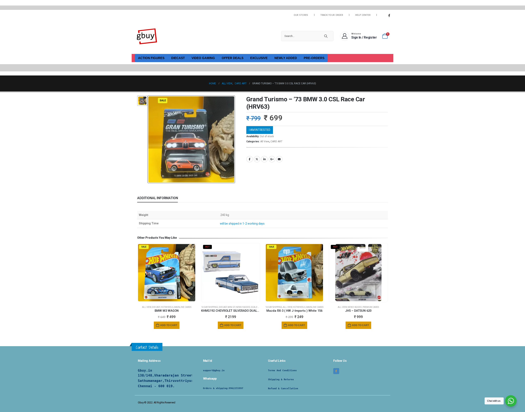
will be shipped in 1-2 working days (242, 223)
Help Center (363, 15)
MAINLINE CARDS (182, 307)
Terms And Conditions (282, 370)
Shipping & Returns (281, 379)
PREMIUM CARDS (371, 307)
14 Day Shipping (209, 307)
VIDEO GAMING (203, 58)
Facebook (249, 159)
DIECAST (178, 58)
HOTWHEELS (167, 307)
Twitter (257, 159)
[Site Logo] (147, 36)
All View (264, 141)
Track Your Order (331, 15)
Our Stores (301, 15)
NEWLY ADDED (285, 58)
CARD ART (276, 141)
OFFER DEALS (232, 58)
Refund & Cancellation (283, 388)
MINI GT (231, 307)
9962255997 (236, 388)
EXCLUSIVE (259, 58)
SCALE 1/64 (256, 307)
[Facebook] (389, 15)
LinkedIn (264, 159)
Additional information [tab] (157, 198)
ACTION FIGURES (151, 58)
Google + (272, 159)
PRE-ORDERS (314, 58)
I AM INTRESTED (259, 129)
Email (279, 159)
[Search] (325, 36)
